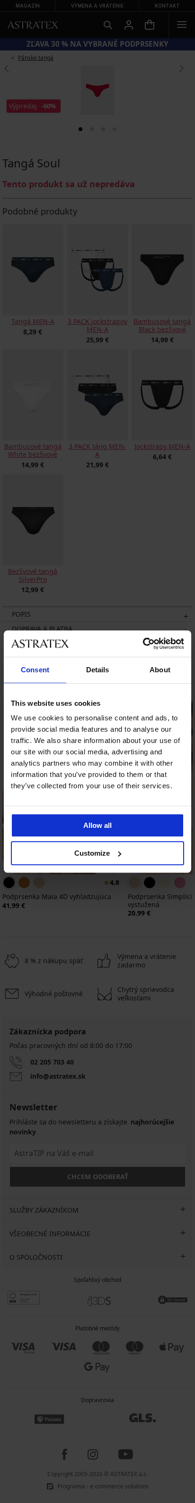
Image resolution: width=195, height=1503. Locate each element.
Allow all (97, 825)
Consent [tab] (35, 670)
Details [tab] (97, 670)
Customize (92, 853)
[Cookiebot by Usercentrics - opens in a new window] (142, 643)
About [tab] (160, 670)
